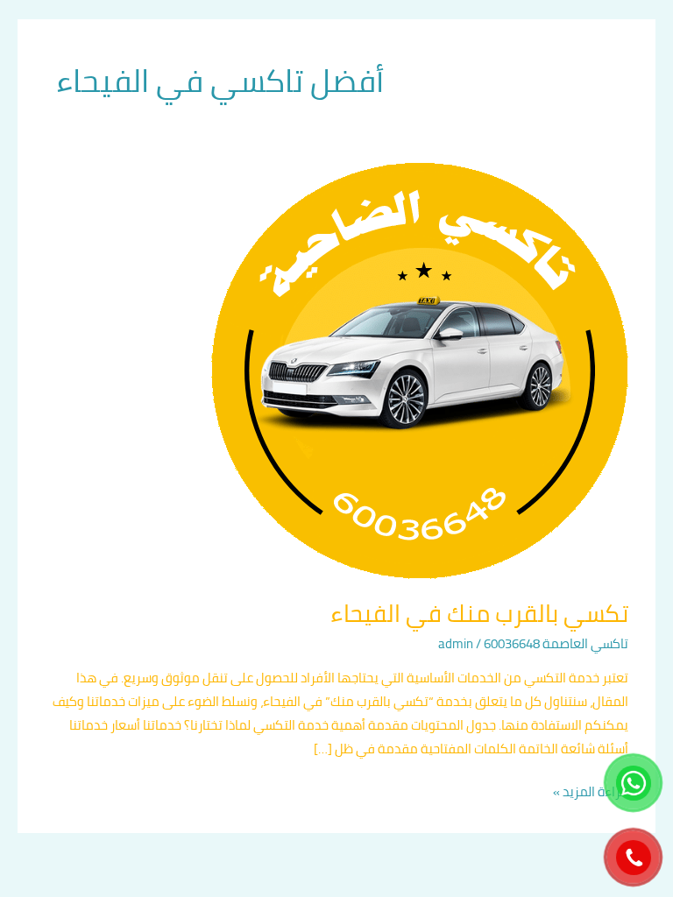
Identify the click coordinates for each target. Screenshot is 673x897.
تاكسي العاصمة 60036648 (556, 643)
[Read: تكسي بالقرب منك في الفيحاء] (419, 370)
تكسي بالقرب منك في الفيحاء (479, 613)
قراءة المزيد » (590, 791)
